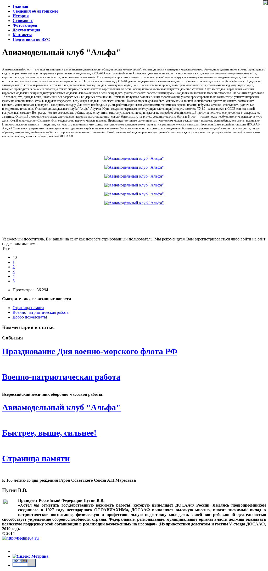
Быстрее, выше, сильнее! (49, 432)
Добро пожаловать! (30, 317)
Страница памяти (28, 307)
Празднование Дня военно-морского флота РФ (89, 351)
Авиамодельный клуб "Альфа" (61, 407)
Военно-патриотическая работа (41, 312)
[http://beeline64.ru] (20, 538)
